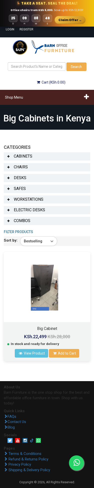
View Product (34, 353)
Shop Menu (14, 97)
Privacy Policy (19, 464)
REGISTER (22, 29)
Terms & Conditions (24, 453)
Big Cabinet (47, 328)
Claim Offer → (70, 20)
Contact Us (17, 422)
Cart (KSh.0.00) (53, 82)
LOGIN (8, 29)
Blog (11, 427)
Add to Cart (66, 353)
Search (76, 67)
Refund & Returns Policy (28, 459)
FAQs (12, 416)
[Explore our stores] (20, 47)
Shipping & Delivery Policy (29, 470)
